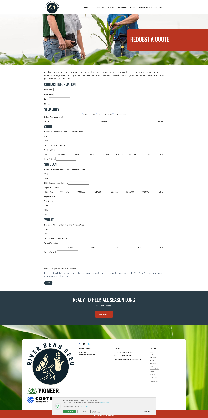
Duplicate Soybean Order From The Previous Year (65, 169)
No (46, 140)
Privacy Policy (154, 381)
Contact (158, 7)
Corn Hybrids (49, 150)
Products (88, 7)
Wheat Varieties (51, 243)
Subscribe (152, 374)
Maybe (48, 214)
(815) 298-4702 (128, 352)
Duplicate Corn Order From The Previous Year (63, 131)
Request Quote (145, 7)
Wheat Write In (50, 252)
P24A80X (130, 192)
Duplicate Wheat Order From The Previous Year (64, 225)
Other (161, 154)
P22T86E (49, 192)
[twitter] (89, 344)
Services (111, 7)
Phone (47, 104)
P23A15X (114, 192)
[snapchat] (84, 344)
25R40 (70, 247)
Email (46, 99)
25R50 (93, 247)
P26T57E (65, 192)
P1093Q (119, 154)
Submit (48, 283)
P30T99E (81, 192)
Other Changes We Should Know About (60, 268)
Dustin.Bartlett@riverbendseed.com (129, 359)
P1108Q (133, 154)
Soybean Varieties (51, 187)
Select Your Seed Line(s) (54, 117)
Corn (47, 121)
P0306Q (48, 154)
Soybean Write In (51, 196)
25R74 (138, 247)
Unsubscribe (153, 377)
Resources (122, 7)
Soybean (103, 121)
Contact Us (104, 314)
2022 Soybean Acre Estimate (56, 183)
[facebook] (80, 344)
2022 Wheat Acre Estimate (55, 238)
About (133, 7)
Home (151, 352)
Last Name (48, 94)
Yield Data (100, 7)
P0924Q (105, 154)
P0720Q (91, 154)
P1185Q (148, 154)
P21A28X (97, 192)
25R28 (48, 247)
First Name (48, 89)
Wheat (161, 121)
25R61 (116, 247)
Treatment (48, 201)
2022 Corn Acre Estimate (54, 145)
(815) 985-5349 (126, 356)
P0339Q (63, 154)
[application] (104, 406)
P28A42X (146, 192)
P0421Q (77, 154)
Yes (46, 136)
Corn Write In (49, 159)
